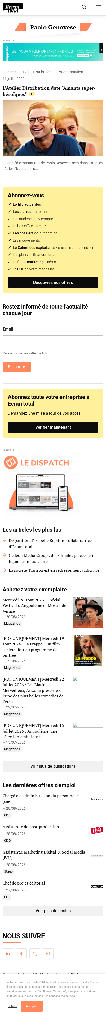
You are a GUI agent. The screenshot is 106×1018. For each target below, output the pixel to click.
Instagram (48, 953)
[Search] (84, 7)
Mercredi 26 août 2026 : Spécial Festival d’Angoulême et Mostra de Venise (34, 605)
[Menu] (98, 7)
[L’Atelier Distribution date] (53, 165)
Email (9, 329)
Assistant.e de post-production (31, 826)
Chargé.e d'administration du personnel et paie (41, 798)
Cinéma (10, 72)
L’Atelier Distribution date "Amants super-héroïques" (49, 91)
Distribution (42, 72)
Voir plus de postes (53, 910)
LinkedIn (8, 953)
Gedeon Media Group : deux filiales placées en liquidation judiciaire (51, 558)
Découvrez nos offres (53, 282)
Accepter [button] (32, 1006)
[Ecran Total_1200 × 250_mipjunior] (53, 53)
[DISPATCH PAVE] (53, 484)
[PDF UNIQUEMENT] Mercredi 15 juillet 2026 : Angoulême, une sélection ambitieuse (33, 731)
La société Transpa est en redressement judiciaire (54, 570)
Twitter (34, 953)
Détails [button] (12, 1006)
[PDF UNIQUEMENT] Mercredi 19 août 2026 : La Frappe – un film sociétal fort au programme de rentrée (33, 646)
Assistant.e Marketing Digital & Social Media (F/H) (44, 854)
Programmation (70, 72)
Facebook (21, 953)
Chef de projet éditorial (24, 883)
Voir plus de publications (53, 766)
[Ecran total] (13, 7)
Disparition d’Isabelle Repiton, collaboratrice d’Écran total (50, 543)
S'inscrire (16, 366)
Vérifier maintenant (53, 427)
